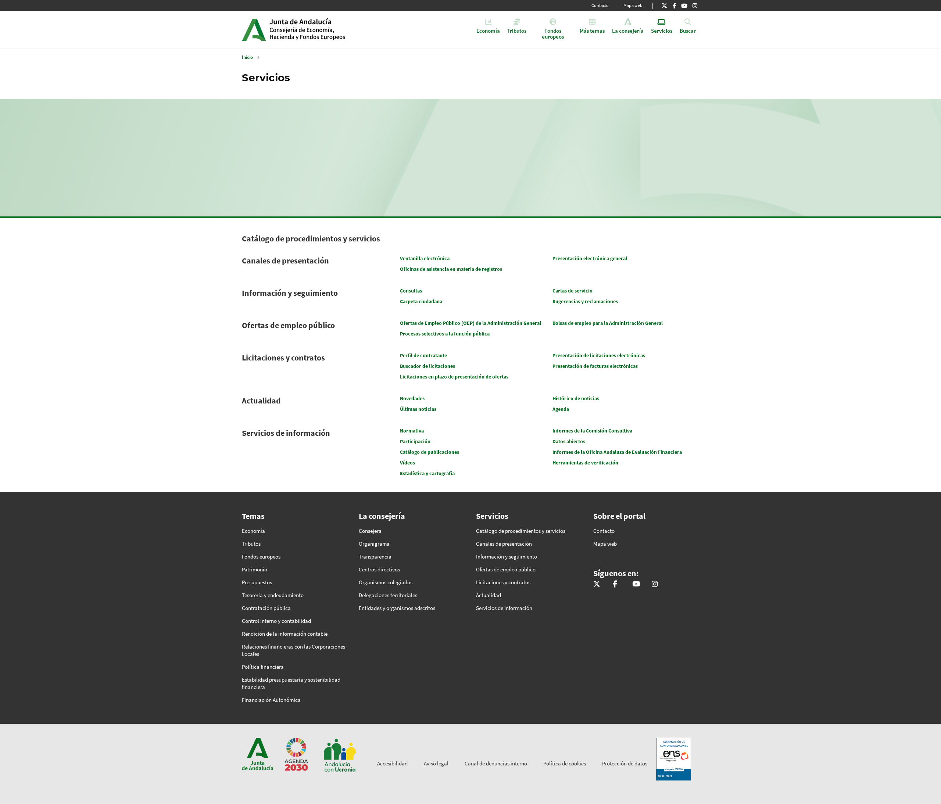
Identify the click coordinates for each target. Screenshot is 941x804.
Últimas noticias (418, 409)
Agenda (560, 409)
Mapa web (633, 5)
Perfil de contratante (423, 355)
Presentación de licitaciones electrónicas (598, 355)
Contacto (600, 5)
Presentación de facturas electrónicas (595, 366)
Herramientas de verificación (585, 462)
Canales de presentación (285, 260)
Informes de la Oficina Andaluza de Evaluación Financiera (617, 452)
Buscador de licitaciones (427, 366)
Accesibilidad (392, 763)
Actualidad (261, 400)
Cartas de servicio (572, 290)
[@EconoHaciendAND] (664, 5)
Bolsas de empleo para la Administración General (607, 323)
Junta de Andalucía (254, 29)
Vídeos (407, 462)
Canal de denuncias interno (496, 763)
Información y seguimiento (290, 293)
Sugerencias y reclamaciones (585, 301)
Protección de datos (624, 763)
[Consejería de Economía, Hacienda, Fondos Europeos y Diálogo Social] (684, 5)
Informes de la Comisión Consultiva (592, 430)
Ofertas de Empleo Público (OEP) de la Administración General (470, 323)
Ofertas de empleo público (288, 325)
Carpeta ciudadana (421, 301)
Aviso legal (436, 763)
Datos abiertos (568, 441)
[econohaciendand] (695, 5)
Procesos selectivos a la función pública (445, 333)
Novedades (412, 398)
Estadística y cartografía (427, 473)
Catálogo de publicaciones (429, 452)
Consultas (411, 290)
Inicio (325, 29)
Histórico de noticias (575, 398)
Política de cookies (564, 763)
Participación (415, 441)
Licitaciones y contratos (283, 357)
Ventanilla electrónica (425, 258)
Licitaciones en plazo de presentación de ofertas (454, 376)
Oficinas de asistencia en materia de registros (451, 269)
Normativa (412, 430)
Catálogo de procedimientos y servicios (311, 238)
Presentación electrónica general (589, 258)
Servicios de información (286, 433)
